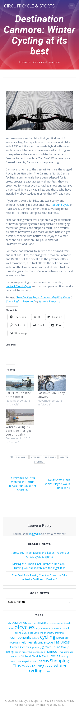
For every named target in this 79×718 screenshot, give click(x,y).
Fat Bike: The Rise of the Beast (18, 395)
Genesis (25, 647)
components (20, 637)
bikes (30, 632)
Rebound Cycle (60, 204)
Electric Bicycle (43, 642)
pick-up (64, 656)
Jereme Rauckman (50, 301)
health (18, 652)
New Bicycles (49, 656)
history (25, 652)
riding (35, 661)
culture (35, 638)
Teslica (26, 666)
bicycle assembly (55, 623)
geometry (36, 647)
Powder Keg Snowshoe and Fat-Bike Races (43, 297)
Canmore (21, 457)
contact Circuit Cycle (18, 286)
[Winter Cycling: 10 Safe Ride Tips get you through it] (20, 417)
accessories (17, 622)
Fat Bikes (50, 457)
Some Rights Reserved (20, 301)
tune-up (49, 666)
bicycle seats (55, 628)
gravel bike (51, 646)
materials (15, 656)
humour (52, 651)
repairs (27, 661)
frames (14, 647)
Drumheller (15, 642)
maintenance (66, 652)
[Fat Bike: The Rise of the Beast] (20, 383)
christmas (59, 632)
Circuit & (29, 6)
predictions (15, 661)
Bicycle (41, 623)
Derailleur (62, 637)
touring (38, 666)
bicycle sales (41, 628)
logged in (35, 534)
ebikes (27, 642)
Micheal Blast (29, 656)
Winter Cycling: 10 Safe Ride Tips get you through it (18, 430)
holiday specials (37, 652)
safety (44, 661)
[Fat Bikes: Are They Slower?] (52, 383)
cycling (36, 457)
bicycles (24, 627)
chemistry (49, 632)
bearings (32, 623)
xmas (46, 671)
